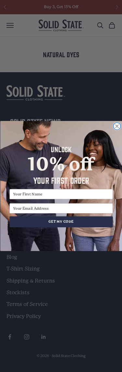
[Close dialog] (116, 126)
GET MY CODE (61, 222)
